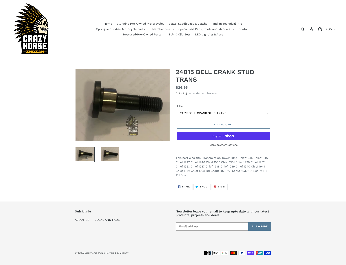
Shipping (181, 93)
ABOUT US (82, 219)
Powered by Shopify (117, 253)
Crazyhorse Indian (95, 253)
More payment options (224, 144)
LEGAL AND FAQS (107, 219)
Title (180, 106)
